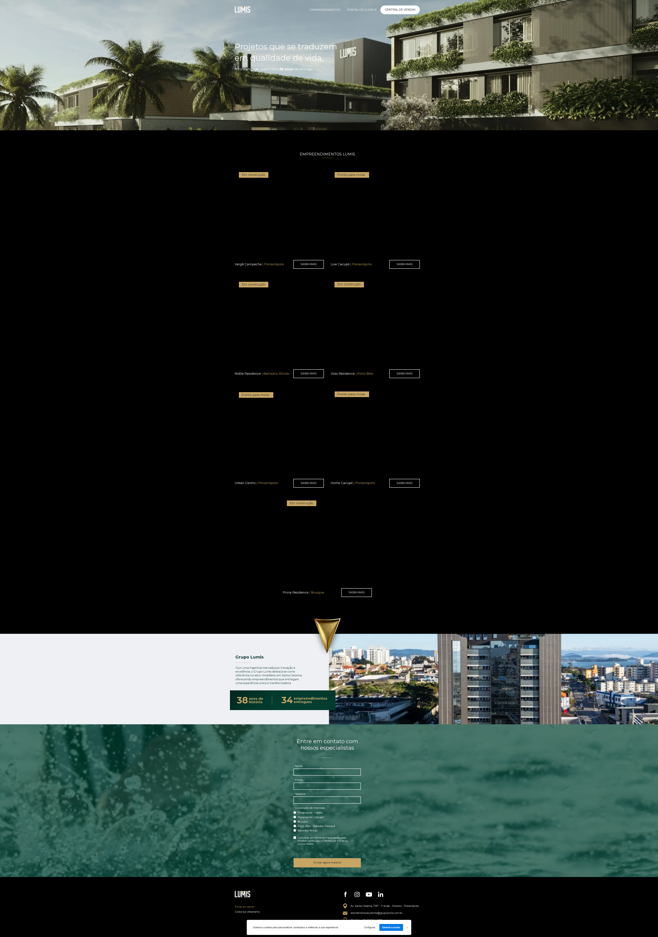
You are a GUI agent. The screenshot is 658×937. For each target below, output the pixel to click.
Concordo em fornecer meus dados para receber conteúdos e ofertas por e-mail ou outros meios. (323, 840)
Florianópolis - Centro (310, 812)
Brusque (303, 821)
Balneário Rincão (308, 830)
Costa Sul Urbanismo (247, 911)
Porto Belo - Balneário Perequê (316, 826)
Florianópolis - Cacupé (311, 817)
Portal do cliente (244, 906)
